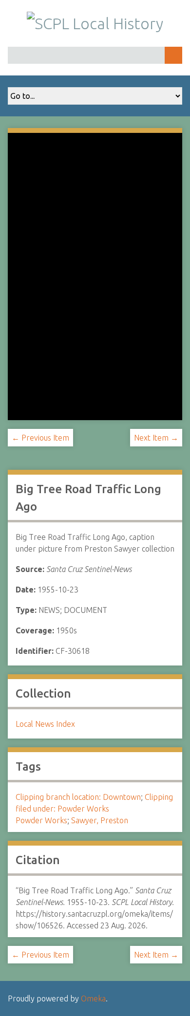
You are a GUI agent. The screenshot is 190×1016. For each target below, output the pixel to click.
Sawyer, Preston (99, 820)
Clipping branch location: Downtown (78, 797)
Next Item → (156, 437)
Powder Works (41, 820)
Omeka (93, 998)
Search (173, 55)
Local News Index (45, 724)
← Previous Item (40, 437)
